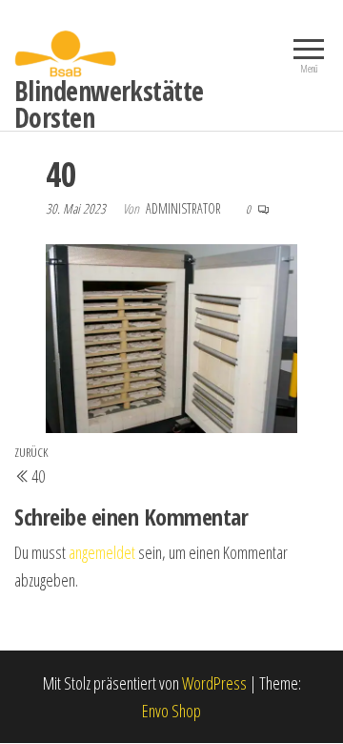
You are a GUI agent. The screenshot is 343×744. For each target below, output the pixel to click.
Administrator (185, 208)
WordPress (214, 683)
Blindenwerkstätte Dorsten (108, 103)
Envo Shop (171, 710)
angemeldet (102, 552)
